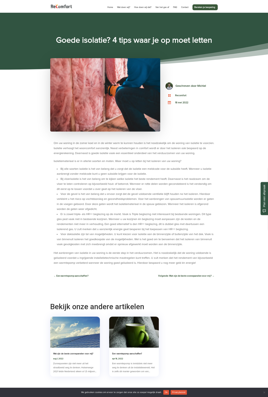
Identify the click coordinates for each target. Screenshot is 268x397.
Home (110, 7)
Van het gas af (162, 7)
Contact (184, 7)
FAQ (175, 7)
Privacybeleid (178, 392)
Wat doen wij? (123, 7)
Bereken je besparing (204, 7)
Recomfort (180, 95)
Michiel (201, 86)
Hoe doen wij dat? (142, 7)
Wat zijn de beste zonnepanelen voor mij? (73, 354)
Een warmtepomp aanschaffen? (127, 354)
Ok (166, 392)
